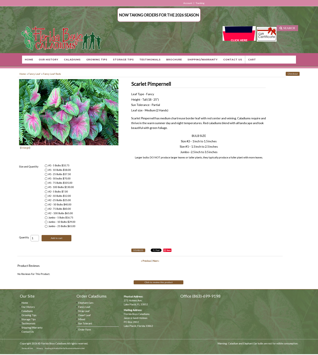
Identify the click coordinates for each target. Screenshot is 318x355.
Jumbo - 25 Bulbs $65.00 (61, 226)
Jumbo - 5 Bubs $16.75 (60, 217)
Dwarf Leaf (84, 315)
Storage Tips (123, 59)
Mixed (81, 319)
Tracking (199, 3)
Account (187, 3)
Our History (48, 59)
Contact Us (232, 59)
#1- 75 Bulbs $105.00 (60, 182)
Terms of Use (27, 348)
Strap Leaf (84, 310)
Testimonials (150, 59)
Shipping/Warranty (202, 59)
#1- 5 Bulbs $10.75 (58, 165)
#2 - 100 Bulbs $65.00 (60, 213)
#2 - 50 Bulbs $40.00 (59, 204)
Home (29, 59)
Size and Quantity (28, 166)
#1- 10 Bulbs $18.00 (59, 169)
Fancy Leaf (34, 73)
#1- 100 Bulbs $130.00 (61, 187)
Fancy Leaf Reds (52, 73)
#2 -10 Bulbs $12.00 (59, 195)
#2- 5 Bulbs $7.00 (58, 191)
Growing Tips (96, 59)
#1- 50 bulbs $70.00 (59, 178)
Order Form (84, 329)
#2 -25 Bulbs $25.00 (59, 200)
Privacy (40, 348)
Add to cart (56, 238)
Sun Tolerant (85, 323)
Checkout (293, 74)
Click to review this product (159, 282)
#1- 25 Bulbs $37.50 (59, 174)
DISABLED (138, 250)
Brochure (174, 59)
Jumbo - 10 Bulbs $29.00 (61, 221)
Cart (252, 59)
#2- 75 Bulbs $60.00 (59, 208)
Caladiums (72, 59)
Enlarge (25, 147)
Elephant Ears (85, 302)
